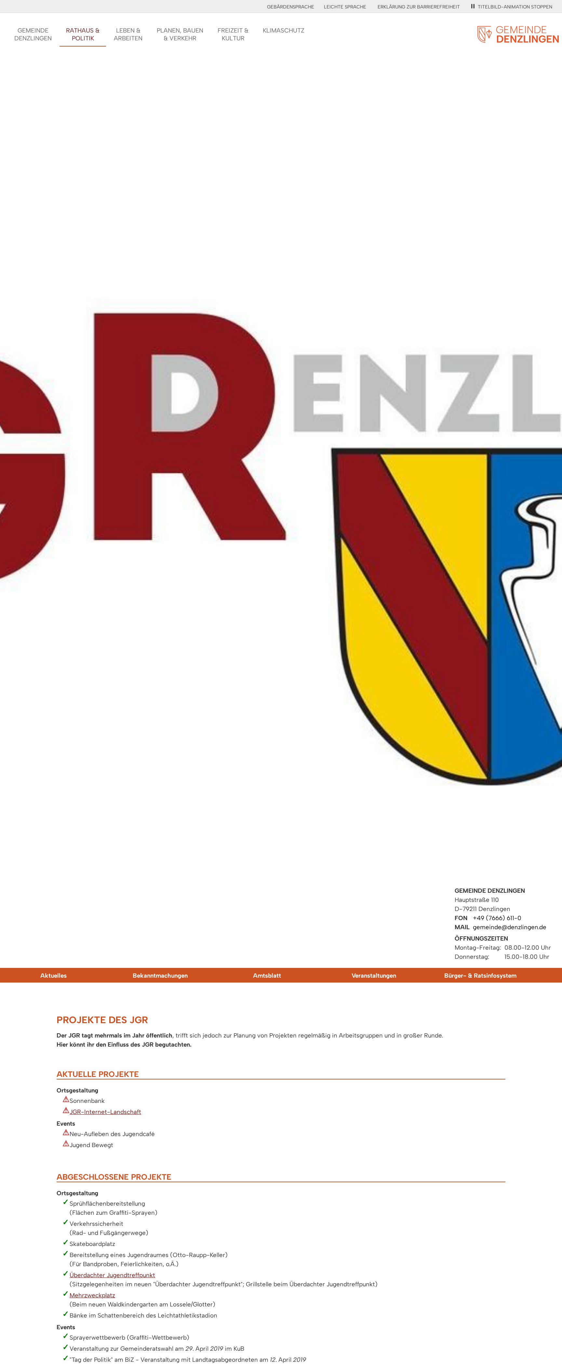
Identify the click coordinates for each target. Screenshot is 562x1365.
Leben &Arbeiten (128, 34)
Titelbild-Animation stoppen (515, 7)
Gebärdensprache (290, 7)
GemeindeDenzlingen (33, 34)
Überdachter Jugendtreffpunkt (112, 1275)
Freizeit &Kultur (233, 34)
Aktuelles (53, 975)
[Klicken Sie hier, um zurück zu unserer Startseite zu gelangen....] (518, 39)
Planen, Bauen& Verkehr (180, 34)
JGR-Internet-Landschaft (105, 1112)
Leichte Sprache (345, 7)
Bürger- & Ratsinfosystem (480, 975)
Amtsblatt (267, 975)
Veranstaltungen (374, 975)
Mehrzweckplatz (92, 1295)
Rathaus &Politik (83, 34)
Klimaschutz (283, 30)
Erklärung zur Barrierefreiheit (419, 7)
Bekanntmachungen (160, 975)
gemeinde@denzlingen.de (509, 927)
